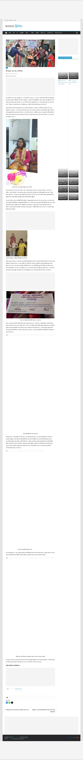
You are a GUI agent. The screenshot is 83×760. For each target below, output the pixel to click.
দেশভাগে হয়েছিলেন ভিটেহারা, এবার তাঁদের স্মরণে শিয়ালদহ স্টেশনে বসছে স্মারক (63, 194)
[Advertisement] (39, 10)
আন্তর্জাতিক (22, 32)
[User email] (7, 697)
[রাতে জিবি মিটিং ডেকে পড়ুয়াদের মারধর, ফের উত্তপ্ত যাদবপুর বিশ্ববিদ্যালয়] (63, 128)
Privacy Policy (58, 32)
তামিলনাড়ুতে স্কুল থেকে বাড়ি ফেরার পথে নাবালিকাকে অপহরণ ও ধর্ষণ (17, 709)
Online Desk (15, 73)
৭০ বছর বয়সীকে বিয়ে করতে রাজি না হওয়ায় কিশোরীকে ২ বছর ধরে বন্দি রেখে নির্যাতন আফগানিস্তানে (73, 72)
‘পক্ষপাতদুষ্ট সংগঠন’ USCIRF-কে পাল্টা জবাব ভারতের (62, 74)
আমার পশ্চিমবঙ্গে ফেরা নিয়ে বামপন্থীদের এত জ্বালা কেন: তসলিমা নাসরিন (73, 179)
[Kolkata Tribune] (6, 32)
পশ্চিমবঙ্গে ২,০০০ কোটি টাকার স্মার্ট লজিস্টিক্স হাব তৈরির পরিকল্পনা (73, 195)
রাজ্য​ (14, 32)
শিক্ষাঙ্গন (32, 32)
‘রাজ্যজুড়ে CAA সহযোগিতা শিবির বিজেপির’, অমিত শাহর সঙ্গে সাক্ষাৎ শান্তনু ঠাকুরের (43, 710)
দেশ (17, 32)
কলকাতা (10, 32)
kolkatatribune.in (18, 690)
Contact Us (50, 32)
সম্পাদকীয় (37, 32)
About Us (43, 32)
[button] (28, 33)
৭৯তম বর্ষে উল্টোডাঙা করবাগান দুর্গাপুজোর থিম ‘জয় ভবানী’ (73, 172)
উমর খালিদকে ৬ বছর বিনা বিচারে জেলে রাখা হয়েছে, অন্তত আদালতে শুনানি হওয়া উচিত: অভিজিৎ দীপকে (73, 186)
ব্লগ (6, 67)
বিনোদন (27, 32)
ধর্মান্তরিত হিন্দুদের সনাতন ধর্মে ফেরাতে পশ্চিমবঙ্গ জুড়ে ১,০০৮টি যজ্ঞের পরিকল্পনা (63, 179)
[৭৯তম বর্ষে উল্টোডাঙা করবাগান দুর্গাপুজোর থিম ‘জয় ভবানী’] (73, 128)
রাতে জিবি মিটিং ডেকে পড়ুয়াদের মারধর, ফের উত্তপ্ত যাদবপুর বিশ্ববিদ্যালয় (62, 171)
